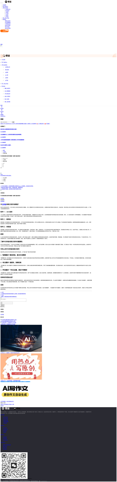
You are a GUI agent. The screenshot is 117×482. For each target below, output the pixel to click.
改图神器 (21, 123)
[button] (4, 65)
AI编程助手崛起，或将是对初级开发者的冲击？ (11, 188)
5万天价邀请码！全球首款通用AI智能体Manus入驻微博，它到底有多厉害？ (17, 186)
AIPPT (14, 123)
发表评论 (2, 305)
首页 (4, 150)
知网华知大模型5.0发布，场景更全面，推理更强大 (11, 187)
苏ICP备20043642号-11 (24, 479)
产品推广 (48, 123)
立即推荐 (2, 201)
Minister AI (10, 123)
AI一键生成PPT (42, 123)
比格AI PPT (2, 123)
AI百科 (4, 151)
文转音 (2, 198)
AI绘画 (24, 123)
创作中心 (3, 116)
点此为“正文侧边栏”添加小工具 (7, 404)
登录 (1, 105)
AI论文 (6, 123)
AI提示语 (17, 123)
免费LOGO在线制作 (32, 123)
